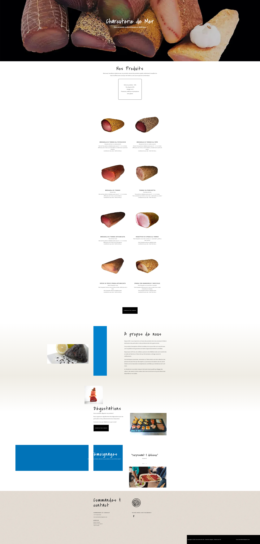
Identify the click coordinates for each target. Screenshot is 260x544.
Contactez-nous (130, 310)
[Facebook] (133, 516)
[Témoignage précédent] (122, 458)
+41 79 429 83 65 (97, 514)
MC (220, 539)
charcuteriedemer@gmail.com (100, 517)
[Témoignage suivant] (166, 458)
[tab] (143, 463)
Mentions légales (209, 539)
